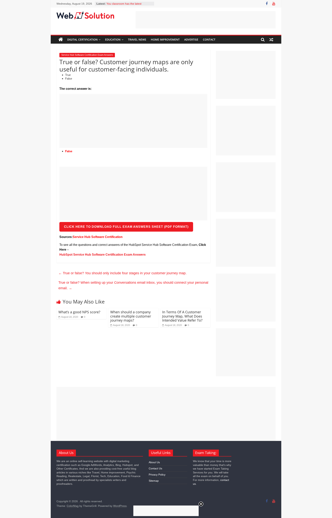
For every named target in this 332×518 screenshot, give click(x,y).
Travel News (137, 39)
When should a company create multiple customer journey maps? (130, 316)
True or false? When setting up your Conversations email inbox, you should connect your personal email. (133, 285)
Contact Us (155, 468)
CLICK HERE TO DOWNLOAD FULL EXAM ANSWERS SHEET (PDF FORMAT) (126, 226)
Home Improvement (165, 39)
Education (112, 39)
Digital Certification (82, 39)
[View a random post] (271, 40)
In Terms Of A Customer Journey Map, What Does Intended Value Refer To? (182, 316)
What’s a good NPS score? (79, 312)
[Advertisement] (206, 19)
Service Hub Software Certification (98, 237)
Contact (209, 39)
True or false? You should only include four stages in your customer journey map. (122, 273)
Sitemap (154, 480)
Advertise (191, 39)
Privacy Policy (157, 474)
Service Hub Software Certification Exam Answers (87, 55)
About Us (154, 462)
